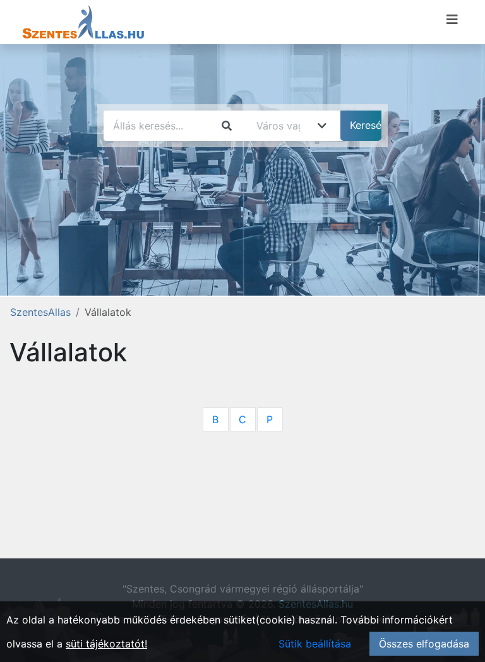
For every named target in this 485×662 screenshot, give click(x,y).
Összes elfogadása (424, 643)
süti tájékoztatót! (106, 643)
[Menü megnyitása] (452, 19)
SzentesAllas (40, 312)
